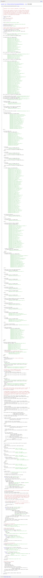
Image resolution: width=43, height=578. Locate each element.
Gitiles (5, 576)
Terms (10, 576)
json (41, 576)
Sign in (41, 1)
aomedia (2, 4)
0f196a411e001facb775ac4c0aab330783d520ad (15, 4)
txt (39, 576)
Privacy (7, 576)
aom (5, 4)
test (26, 4)
